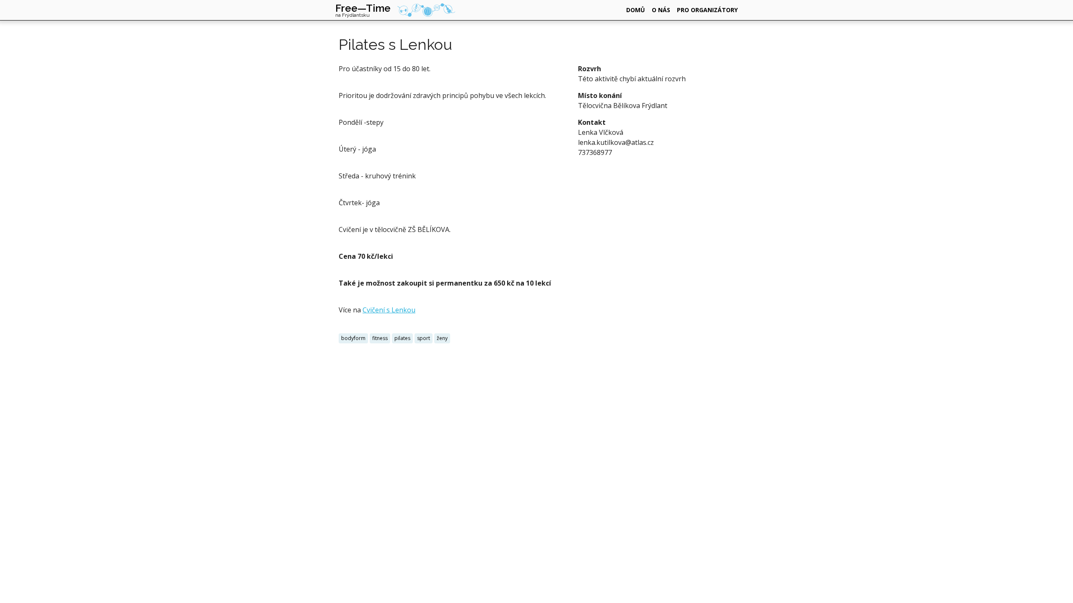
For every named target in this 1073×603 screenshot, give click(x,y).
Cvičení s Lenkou (389, 309)
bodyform (353, 338)
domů (635, 10)
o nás (661, 10)
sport (423, 338)
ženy (442, 338)
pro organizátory (707, 10)
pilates (402, 338)
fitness (380, 338)
